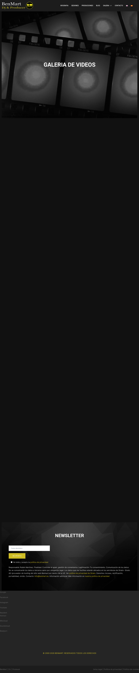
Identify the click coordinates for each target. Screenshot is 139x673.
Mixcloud (3, 621)
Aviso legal (97, 669)
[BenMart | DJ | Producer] (17, 5)
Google (3, 592)
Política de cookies (131, 669)
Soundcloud (5, 626)
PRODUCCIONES (87, 5)
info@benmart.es (42, 576)
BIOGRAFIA (64, 5)
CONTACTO (119, 5)
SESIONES (75, 5)
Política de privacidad (113, 669)
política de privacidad (39, 562)
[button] (39, 144)
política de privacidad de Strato (82, 573)
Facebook (4, 597)
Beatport (3, 631)
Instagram (4, 602)
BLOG (98, 5)
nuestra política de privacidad (97, 576)
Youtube (3, 607)
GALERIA (106, 5)
